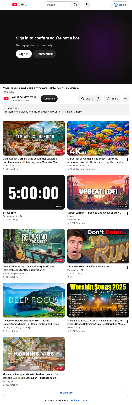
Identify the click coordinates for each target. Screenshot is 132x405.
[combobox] (58, 5)
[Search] (75, 4)
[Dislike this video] (97, 98)
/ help (69, 111)
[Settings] (106, 5)
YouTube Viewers (23, 97)
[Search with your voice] (87, 4)
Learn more (80, 400)
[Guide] (6, 5)
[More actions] (125, 98)
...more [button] (77, 111)
